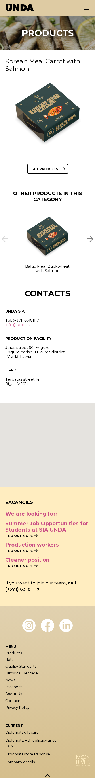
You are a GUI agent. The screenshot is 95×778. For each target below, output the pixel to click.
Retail (10, 659)
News (10, 680)
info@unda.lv (17, 325)
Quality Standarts (20, 666)
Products (13, 653)
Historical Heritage (21, 673)
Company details (20, 762)
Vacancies (13, 687)
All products (45, 169)
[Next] (89, 238)
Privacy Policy (17, 708)
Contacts (13, 701)
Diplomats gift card (22, 732)
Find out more (19, 536)
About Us (13, 694)
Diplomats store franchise (27, 754)
